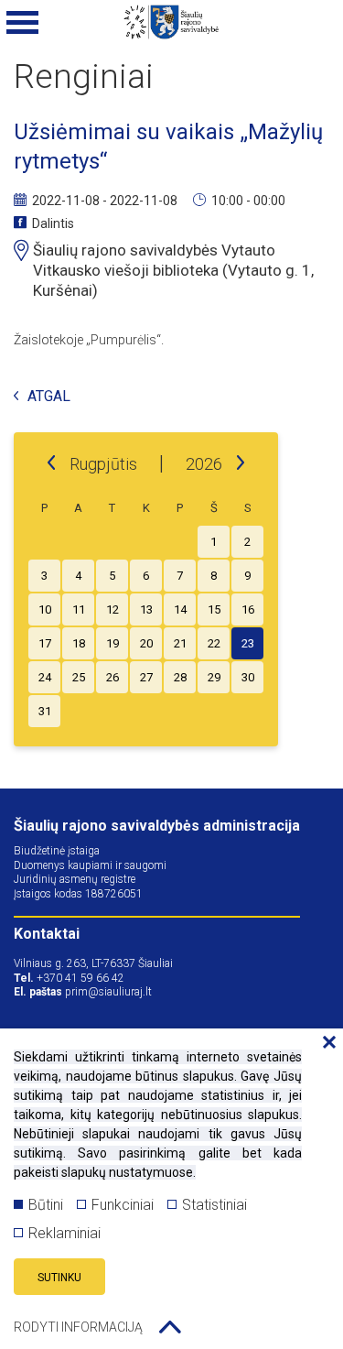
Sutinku (59, 1277)
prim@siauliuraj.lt (108, 991)
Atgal (48, 397)
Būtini (45, 1204)
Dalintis (53, 223)
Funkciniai (122, 1204)
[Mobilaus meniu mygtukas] (23, 23)
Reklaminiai (64, 1233)
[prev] (51, 463)
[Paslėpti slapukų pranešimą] (324, 1043)
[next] (240, 463)
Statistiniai (214, 1204)
